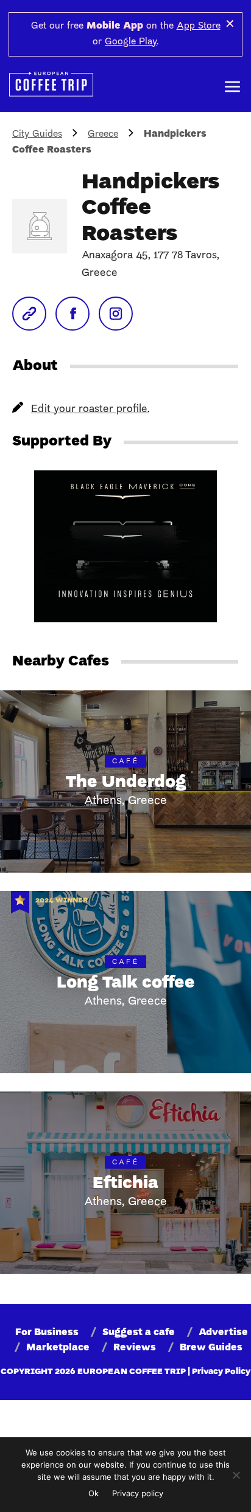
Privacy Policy (221, 1372)
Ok (93, 1493)
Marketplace (58, 1348)
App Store (199, 26)
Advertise (223, 1333)
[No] (236, 1475)
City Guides (37, 134)
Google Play (131, 42)
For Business (47, 1333)
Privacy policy (137, 1493)
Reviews (134, 1348)
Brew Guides (211, 1348)
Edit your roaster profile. (90, 409)
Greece (103, 134)
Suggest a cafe (138, 1333)
